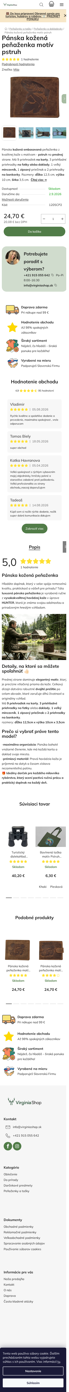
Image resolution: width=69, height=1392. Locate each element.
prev (4, 837)
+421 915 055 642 (37, 275)
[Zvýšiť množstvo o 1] (62, 219)
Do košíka (34, 231)
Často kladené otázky (18, 1301)
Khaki (43, 887)
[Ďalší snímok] (64, 98)
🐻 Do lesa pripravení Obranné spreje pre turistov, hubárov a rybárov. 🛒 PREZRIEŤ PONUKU (33, 16)
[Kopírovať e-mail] (55, 285)
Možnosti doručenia (15, 199)
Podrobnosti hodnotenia (18, 64)
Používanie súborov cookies (22, 1249)
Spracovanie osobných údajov (24, 1243)
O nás (8, 1290)
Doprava (10, 1296)
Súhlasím (33, 1383)
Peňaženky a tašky (16, 1191)
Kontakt (9, 1284)
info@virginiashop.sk (38, 285)
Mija (16, 69)
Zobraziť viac (35, 528)
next (65, 837)
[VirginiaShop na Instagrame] (17, 1146)
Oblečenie (10, 1174)
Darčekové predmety (18, 1185)
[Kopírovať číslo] (52, 275)
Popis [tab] (34, 547)
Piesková (56, 887)
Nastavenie (33, 1371)
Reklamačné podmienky (20, 1232)
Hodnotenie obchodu (34, 382)
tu (58, 1361)
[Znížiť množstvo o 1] (44, 219)
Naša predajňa (14, 1279)
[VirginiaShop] (24, 1102)
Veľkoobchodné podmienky (22, 1238)
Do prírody (11, 1180)
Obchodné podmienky (18, 1226)
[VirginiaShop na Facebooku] (8, 1146)
